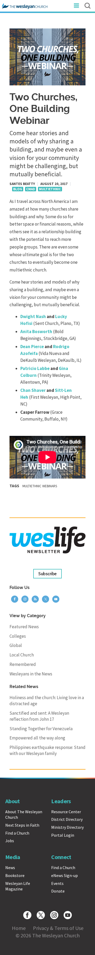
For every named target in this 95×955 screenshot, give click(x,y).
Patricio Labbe (35, 368)
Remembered (23, 664)
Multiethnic (50, 189)
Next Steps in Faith (22, 825)
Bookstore (15, 875)
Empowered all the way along (37, 738)
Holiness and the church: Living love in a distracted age (47, 700)
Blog (17, 189)
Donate (58, 891)
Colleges (18, 636)
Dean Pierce (32, 346)
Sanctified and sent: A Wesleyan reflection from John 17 (39, 716)
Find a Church (17, 833)
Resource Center (66, 811)
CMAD (30, 189)
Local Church (22, 655)
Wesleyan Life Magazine (17, 886)
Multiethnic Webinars (39, 486)
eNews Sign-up (64, 875)
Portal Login (62, 835)
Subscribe (47, 574)
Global (16, 645)
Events (57, 883)
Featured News (24, 627)
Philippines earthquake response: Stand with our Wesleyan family (48, 750)
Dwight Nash (33, 316)
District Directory (67, 819)
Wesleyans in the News (31, 674)
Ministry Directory (67, 827)
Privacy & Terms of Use (58, 928)
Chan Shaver (33, 390)
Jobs (9, 840)
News (10, 867)
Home (19, 928)
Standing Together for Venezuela (41, 729)
